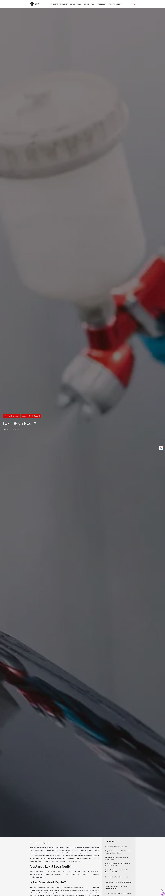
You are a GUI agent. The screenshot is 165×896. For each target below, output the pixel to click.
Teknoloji (102, 4)
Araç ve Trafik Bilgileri (59, 4)
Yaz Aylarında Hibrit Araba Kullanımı (116, 847)
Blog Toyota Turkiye (11, 429)
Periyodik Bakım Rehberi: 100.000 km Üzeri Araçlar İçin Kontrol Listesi (118, 852)
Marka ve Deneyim (115, 4)
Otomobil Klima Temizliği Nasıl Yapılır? (117, 877)
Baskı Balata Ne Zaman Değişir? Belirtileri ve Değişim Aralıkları (118, 864)
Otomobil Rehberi (11, 416)
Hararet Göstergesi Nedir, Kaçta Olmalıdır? (118, 882)
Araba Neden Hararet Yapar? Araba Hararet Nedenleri (116, 887)
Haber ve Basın (90, 4)
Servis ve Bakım (76, 4)
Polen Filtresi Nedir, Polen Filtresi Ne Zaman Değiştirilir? (116, 871)
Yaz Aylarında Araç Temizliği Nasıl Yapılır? (118, 893)
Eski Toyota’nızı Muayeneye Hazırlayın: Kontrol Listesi (116, 858)
